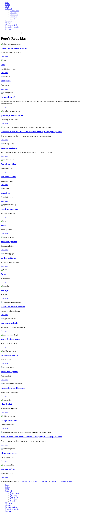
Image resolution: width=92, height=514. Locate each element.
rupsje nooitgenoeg (9, 209)
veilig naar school (9, 420)
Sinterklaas (6, 81)
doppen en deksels (9, 323)
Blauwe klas (14, 11)
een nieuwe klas (8, 469)
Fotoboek (8, 9)
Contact (8, 23)
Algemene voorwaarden (29, 481)
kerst (3, 64)
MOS (7, 7)
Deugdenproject (11, 25)
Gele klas (13, 13)
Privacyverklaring (66, 481)
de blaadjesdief (8, 97)
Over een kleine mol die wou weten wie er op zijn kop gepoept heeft (31, 131)
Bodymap (8, 29)
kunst (3, 225)
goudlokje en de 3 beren (12, 115)
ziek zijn (4, 290)
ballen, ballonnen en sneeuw (14, 48)
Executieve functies (12, 27)
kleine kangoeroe (8, 453)
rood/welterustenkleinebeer (13, 388)
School (7, 5)
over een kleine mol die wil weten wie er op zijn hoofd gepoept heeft (31, 437)
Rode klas (13, 17)
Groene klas (14, 15)
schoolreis (5, 193)
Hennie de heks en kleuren (13, 307)
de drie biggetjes (8, 258)
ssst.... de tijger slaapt (10, 339)
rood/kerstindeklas (9, 355)
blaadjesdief (6, 404)
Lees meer (4, 56)
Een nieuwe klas (8, 164)
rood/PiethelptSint (9, 371)
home (7, 3)
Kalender (8, 21)
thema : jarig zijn (9, 148)
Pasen (3, 274)
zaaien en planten (9, 241)
